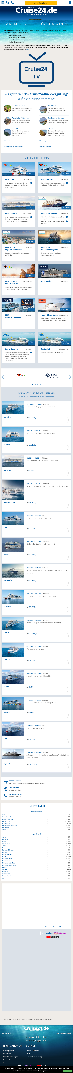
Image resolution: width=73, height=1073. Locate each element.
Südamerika (6, 874)
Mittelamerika (7, 858)
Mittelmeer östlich (8, 863)
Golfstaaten (6, 843)
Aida (3, 815)
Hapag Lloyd (6, 821)
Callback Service (63, 1033)
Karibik (4, 852)
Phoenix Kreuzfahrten (9, 825)
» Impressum (30, 1060)
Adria (4, 837)
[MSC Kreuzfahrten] (52, 375)
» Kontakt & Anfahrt (32, 1051)
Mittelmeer (6, 861)
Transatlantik (6, 876)
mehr (48, 1071)
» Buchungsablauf (8, 1051)
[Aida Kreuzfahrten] (21, 375)
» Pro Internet (7, 1054)
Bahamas (5, 839)
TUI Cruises (6, 830)
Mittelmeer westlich (9, 865)
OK (67, 1071)
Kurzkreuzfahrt (7, 854)
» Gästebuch (6, 1060)
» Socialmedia (6, 1063)
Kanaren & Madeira (8, 850)
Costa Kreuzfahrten (8, 817)
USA (3, 878)
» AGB (28, 1054)
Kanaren (5, 848)
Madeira (4, 856)
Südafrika (5, 871)
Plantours (5, 828)
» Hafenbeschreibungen (10, 1057)
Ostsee (4, 869)
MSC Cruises (6, 823)
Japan (4, 846)
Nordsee (5, 867)
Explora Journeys (7, 819)
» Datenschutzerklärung (34, 1057)
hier (27, 49)
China (4, 841)
